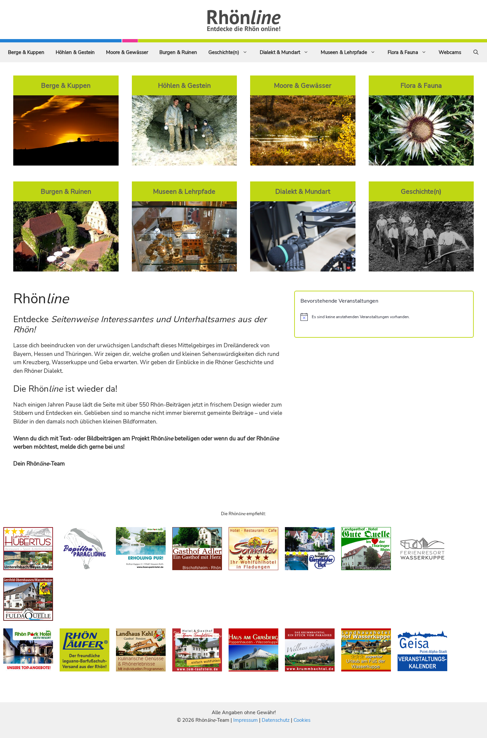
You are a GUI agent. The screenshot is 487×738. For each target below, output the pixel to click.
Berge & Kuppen (26, 52)
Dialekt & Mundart (280, 52)
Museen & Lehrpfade (344, 52)
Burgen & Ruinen (178, 52)
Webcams (450, 52)
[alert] (383, 317)
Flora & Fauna (403, 52)
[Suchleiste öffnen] (476, 52)
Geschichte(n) (223, 52)
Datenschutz (276, 720)
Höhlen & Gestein (75, 52)
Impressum (246, 720)
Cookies (302, 720)
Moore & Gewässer (127, 52)
